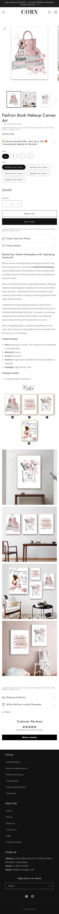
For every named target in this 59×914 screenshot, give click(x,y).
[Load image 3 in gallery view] (45, 99)
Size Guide (7, 189)
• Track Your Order (13, 842)
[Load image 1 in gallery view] (14, 99)
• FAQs (8, 836)
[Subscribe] (50, 886)
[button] (3, 12)
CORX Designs (32, 909)
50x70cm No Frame (14, 173)
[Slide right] (56, 100)
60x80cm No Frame (38, 173)
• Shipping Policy (12, 762)
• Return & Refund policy (16, 768)
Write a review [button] (29, 737)
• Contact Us (10, 829)
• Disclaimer (10, 793)
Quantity (5, 198)
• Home (8, 810)
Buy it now (29, 221)
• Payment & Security (14, 774)
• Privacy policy (12, 781)
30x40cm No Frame (14, 167)
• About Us (10, 823)
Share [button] (7, 712)
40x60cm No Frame (38, 167)
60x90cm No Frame (14, 179)
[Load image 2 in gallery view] (29, 99)
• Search (9, 817)
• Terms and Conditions (15, 787)
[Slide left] (3, 100)
